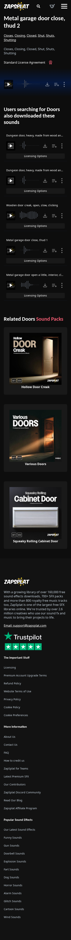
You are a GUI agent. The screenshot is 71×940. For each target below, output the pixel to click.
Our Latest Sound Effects (19, 829)
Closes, (9, 35)
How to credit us (14, 760)
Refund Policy (12, 683)
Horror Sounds (13, 885)
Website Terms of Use (17, 691)
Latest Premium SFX (16, 776)
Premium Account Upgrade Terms (25, 675)
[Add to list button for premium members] (56, 84)
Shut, (41, 35)
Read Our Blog (13, 800)
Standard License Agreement (24, 62)
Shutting (10, 40)
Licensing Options (35, 156)
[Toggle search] (38, 6)
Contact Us (10, 744)
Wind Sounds (12, 917)
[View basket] (52, 6)
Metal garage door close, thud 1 (27, 240)
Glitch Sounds (12, 901)
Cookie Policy (12, 707)
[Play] (8, 84)
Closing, (20, 35)
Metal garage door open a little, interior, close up (38, 275)
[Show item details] (64, 84)
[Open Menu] (64, 6)
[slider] (29, 84)
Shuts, (50, 35)
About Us (9, 736)
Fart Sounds (11, 869)
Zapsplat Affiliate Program (20, 808)
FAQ (6, 752)
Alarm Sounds (13, 893)
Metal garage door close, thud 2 (34, 22)
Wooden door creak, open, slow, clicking (32, 205)
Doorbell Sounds (14, 853)
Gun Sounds (11, 845)
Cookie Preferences (16, 715)
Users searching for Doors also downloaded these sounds (32, 116)
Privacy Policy (12, 699)
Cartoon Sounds (14, 909)
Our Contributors (15, 784)
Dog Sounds (11, 877)
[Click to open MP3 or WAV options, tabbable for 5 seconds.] (47, 84)
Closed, (32, 35)
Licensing (10, 667)
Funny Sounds (13, 837)
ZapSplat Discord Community (22, 792)
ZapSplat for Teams (16, 768)
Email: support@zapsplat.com (25, 625)
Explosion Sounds (15, 861)
